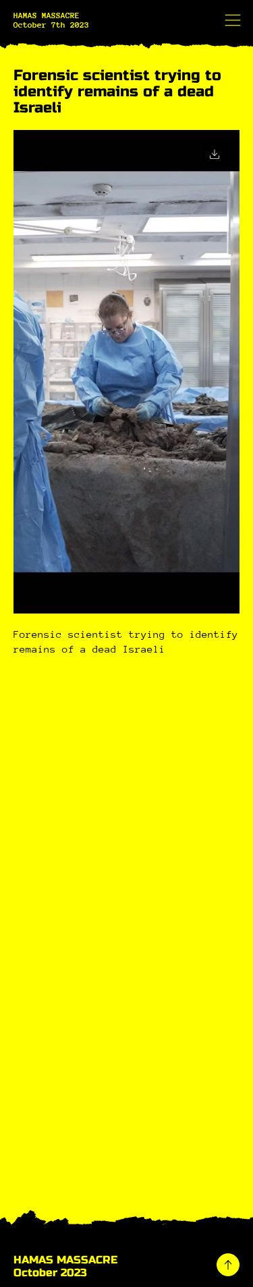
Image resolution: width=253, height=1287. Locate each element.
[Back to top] (228, 1264)
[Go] (215, 154)
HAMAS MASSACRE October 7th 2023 (51, 20)
